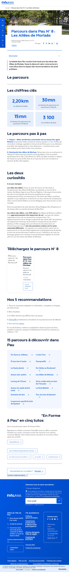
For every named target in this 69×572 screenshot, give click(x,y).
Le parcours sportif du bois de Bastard (22, 402)
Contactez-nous (14, 548)
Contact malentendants (17, 475)
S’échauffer (13, 320)
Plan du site (23, 560)
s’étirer (21, 324)
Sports (14, 45)
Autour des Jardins (18, 374)
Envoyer (38, 471)
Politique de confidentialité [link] (38, 569)
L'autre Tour (41, 355)
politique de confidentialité (51, 496)
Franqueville (41, 361)
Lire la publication (29, 286)
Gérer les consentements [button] (19, 564)
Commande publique (30, 538)
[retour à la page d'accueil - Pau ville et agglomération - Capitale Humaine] (8, 4)
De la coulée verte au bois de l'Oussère (46, 382)
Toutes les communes (32, 548)
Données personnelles (36, 560)
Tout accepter (19, 569)
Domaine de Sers (18, 394)
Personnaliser (62, 569)
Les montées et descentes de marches (21, 451)
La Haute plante (17, 368)
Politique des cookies (54, 560)
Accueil (7, 8)
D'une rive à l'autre (18, 361)
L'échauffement (14, 442)
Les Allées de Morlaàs (45, 374)
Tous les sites (30, 544)
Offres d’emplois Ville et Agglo (32, 533)
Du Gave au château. (19, 355)
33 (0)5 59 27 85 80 (16, 524)
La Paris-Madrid (42, 388)
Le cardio (38, 457)
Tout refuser (27, 569)
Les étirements (53, 457)
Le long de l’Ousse (18, 381)
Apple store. (52, 538)
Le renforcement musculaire (18, 457)
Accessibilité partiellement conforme (46, 564)
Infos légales (12, 560)
